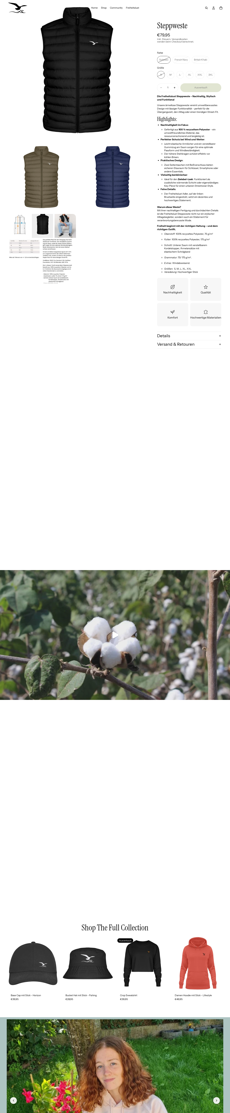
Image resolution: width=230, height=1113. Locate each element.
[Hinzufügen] (54, 984)
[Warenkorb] (221, 8)
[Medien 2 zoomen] (41, 177)
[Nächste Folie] (164, 963)
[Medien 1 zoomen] (77, 70)
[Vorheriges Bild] (13, 1100)
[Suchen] (206, 8)
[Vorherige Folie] (121, 963)
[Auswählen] (109, 984)
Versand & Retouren (175, 344)
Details (163, 335)
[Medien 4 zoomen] (41, 248)
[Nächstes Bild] (216, 1100)
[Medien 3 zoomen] (112, 177)
